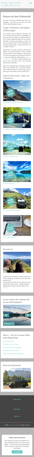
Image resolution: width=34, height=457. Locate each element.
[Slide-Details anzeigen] (17, 315)
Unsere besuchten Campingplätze (12, 347)
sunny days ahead (10, 3)
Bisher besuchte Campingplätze (11, 210)
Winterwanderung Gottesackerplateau (13, 353)
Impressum (17, 409)
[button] (6, 315)
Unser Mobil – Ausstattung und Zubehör (13, 129)
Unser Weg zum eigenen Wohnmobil (13, 102)
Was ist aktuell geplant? (9, 237)
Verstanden (17, 452)
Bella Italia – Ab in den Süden (11, 344)
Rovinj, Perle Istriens (8, 341)
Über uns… (6, 287)
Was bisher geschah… (9, 183)
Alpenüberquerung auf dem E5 (11, 350)
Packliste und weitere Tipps (10, 156)
